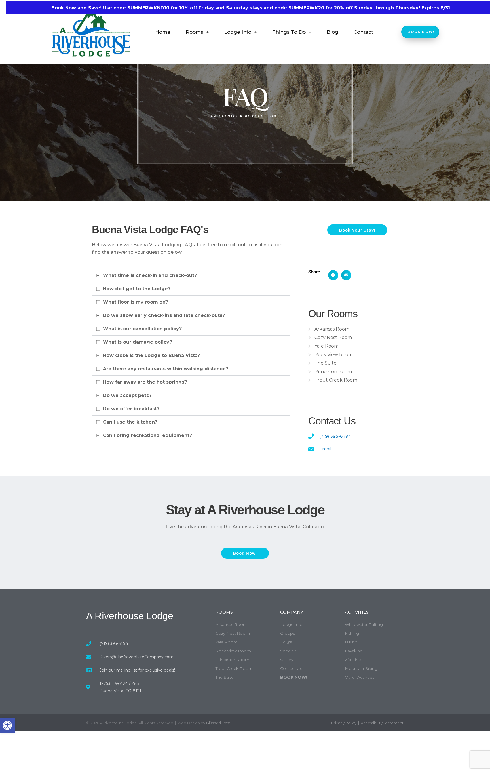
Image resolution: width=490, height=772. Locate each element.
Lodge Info (237, 32)
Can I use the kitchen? (130, 422)
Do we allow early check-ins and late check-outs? (164, 315)
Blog (332, 32)
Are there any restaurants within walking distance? (165, 368)
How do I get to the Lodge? (136, 288)
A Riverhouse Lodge (129, 615)
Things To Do (289, 32)
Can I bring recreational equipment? (147, 435)
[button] (7, 725)
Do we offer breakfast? (131, 408)
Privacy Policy (343, 723)
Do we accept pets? (127, 395)
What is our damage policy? (137, 342)
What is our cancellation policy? (142, 328)
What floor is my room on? (135, 302)
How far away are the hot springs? (145, 382)
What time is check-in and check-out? (150, 275)
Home (162, 32)
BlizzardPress (218, 723)
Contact (363, 32)
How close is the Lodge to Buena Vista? (151, 355)
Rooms (194, 32)
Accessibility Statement (382, 723)
